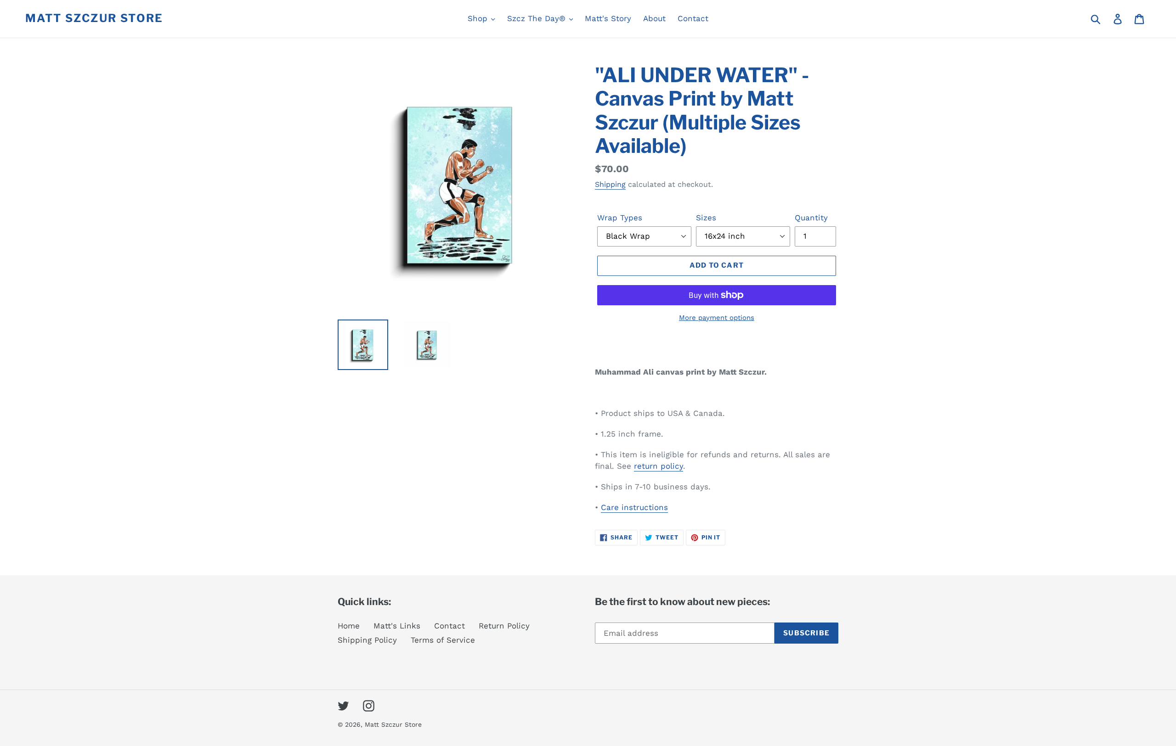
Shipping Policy (367, 640)
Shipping (610, 184)
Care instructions (634, 507)
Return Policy (504, 625)
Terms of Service (443, 640)
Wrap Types (619, 217)
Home (349, 625)
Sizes (706, 217)
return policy (658, 466)
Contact (449, 625)
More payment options (716, 318)
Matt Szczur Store (94, 18)
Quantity (811, 217)
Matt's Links (396, 625)
